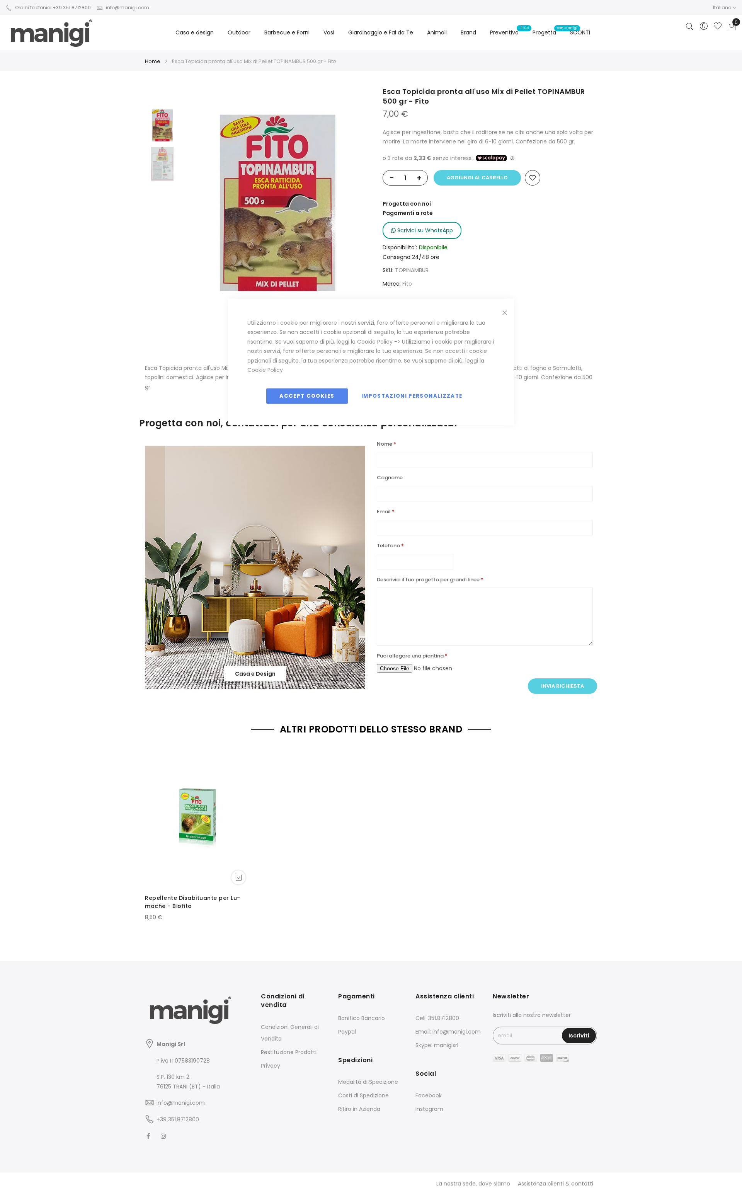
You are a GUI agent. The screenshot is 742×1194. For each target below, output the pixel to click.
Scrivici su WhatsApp (424, 230)
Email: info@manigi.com (448, 1032)
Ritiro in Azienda (359, 1109)
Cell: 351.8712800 (437, 1018)
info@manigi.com (127, 7)
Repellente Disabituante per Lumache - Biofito (192, 902)
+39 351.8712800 (178, 1119)
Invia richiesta (562, 686)
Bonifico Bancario (361, 1018)
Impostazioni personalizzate (411, 395)
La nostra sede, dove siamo (473, 1183)
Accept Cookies (306, 395)
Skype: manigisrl (436, 1045)
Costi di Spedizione (363, 1095)
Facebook (428, 1095)
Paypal (347, 1032)
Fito (407, 284)
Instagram (429, 1109)
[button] (724, 7)
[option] (162, 125)
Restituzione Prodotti (289, 1052)
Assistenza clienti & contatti (555, 1183)
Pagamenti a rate (408, 213)
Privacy (270, 1066)
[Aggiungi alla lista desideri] (532, 178)
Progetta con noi (407, 204)
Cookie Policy (375, 341)
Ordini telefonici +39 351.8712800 (53, 7)
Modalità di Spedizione (368, 1082)
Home (152, 61)
